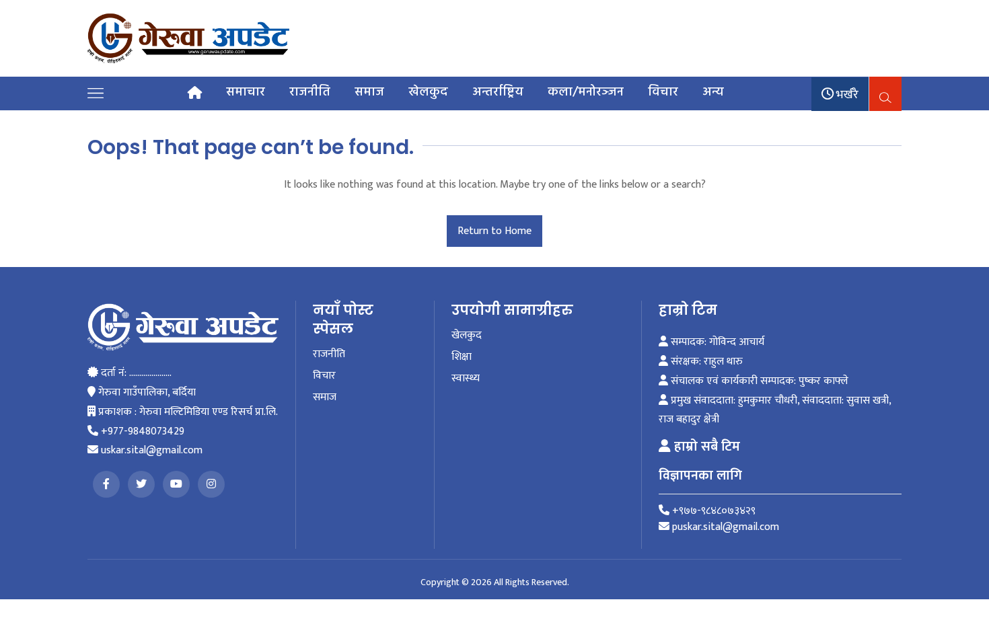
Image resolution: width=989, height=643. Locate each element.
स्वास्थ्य (465, 379)
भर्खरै (846, 95)
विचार (663, 92)
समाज (369, 92)
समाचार (245, 92)
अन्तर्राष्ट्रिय (497, 92)
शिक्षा (461, 357)
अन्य (713, 92)
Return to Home (494, 231)
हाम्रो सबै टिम (705, 446)
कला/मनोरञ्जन (586, 92)
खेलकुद (428, 92)
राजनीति (309, 92)
